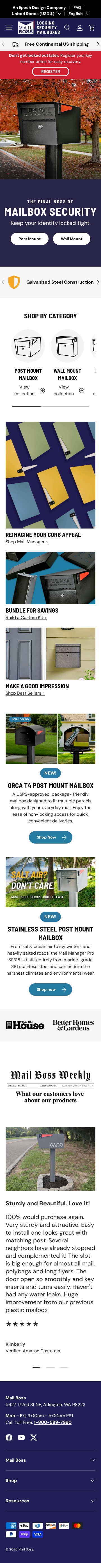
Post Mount (30, 238)
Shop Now (46, 837)
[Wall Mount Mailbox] (67, 346)
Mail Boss (26, 1549)
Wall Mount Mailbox (67, 374)
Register (50, 71)
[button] (92, 28)
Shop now (46, 989)
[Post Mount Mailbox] (28, 346)
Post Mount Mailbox (28, 374)
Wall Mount (71, 238)
